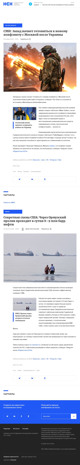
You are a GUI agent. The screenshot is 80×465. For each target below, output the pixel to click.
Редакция (7, 429)
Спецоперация (36, 171)
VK (47, 160)
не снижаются (34, 345)
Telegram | (54, 160)
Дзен (43, 160)
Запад (20, 171)
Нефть (20, 370)
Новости (36, 160)
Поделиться (24, 39)
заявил (52, 146)
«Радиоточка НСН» (20, 151)
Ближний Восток (29, 370)
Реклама (25, 429)
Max (59, 160)
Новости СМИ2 (9, 203)
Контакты (16, 429)
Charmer (13, 460)
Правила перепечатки (11, 457)
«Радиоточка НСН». (25, 350)
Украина (26, 171)
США (38, 370)
